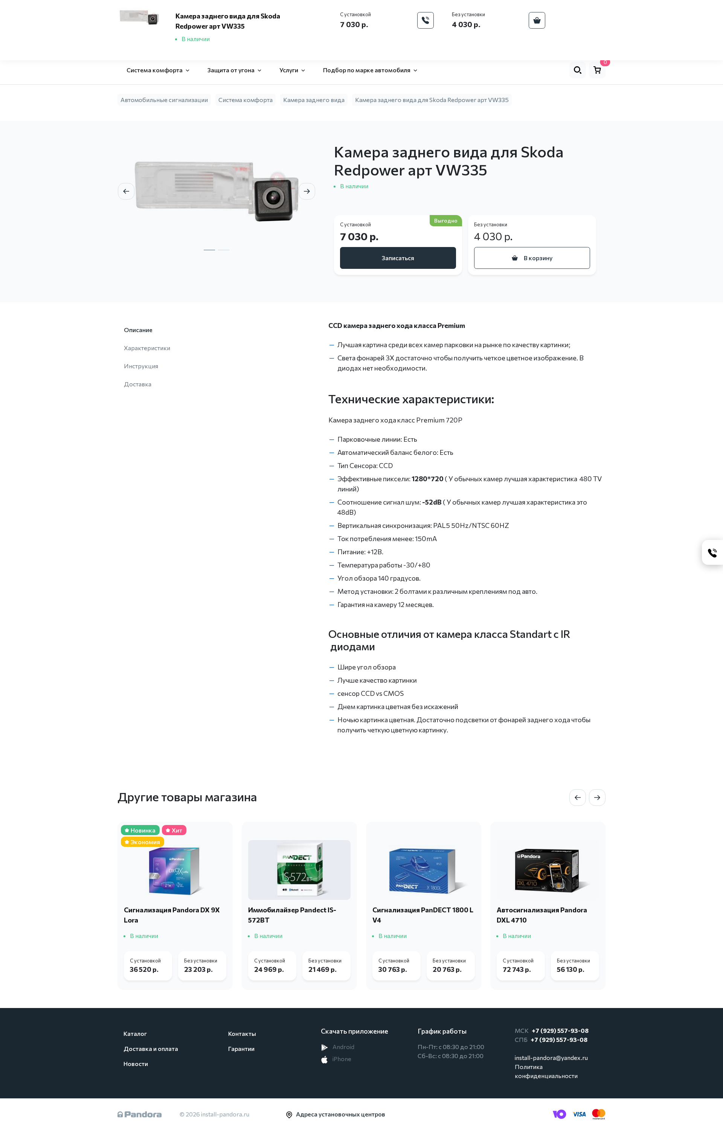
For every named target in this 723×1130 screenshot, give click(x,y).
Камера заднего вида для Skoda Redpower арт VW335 (432, 99)
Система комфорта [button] (155, 69)
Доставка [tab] (137, 383)
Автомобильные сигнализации (164, 99)
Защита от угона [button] (231, 69)
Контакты (242, 1033)
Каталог (135, 1033)
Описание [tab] (138, 329)
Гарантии (241, 1048)
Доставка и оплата (151, 1048)
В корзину (538, 257)
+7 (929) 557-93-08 (560, 1030)
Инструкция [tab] (141, 365)
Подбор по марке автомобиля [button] (366, 69)
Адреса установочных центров (340, 1114)
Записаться (398, 257)
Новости (136, 1063)
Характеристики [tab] (147, 347)
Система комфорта (245, 99)
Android (342, 1046)
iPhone (341, 1058)
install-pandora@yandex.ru (551, 1057)
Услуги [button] (288, 69)
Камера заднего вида (314, 99)
